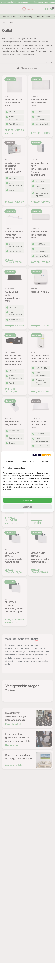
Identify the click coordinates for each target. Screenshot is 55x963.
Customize (27, 507)
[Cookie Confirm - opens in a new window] (42, 455)
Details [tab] (45, 461)
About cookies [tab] (27, 461)
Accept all (27, 500)
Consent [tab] (9, 461)
